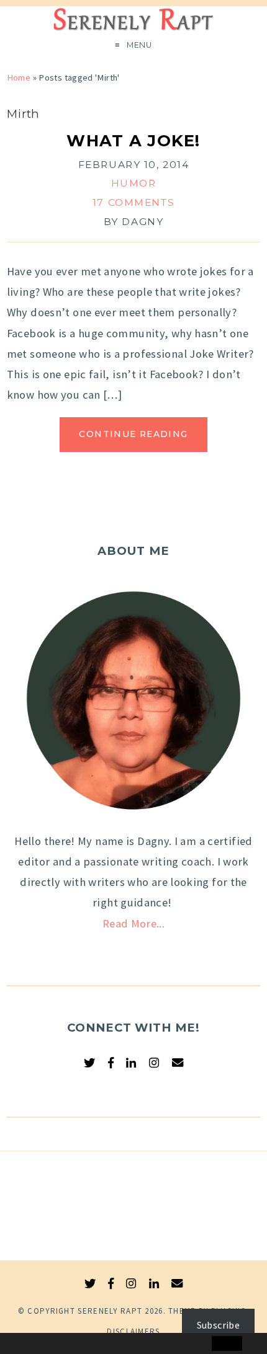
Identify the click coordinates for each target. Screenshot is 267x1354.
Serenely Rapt (110, 1311)
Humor (133, 183)
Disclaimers (133, 1331)
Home (18, 77)
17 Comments (133, 202)
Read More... (133, 923)
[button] (35, 1344)
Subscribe (218, 1325)
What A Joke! (133, 140)
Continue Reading (133, 434)
